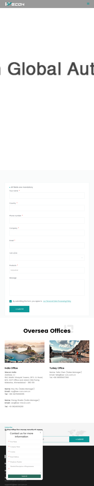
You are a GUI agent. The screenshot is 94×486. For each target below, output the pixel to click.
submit (80, 439)
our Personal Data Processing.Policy (57, 301)
